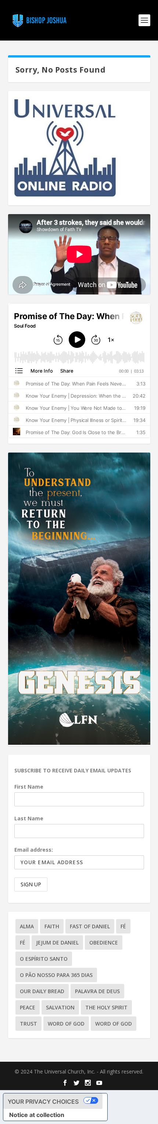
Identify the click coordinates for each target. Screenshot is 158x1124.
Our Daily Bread (42, 991)
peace (27, 1007)
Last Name (28, 818)
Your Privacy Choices (43, 1101)
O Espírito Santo (44, 958)
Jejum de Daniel (57, 942)
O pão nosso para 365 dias (56, 974)
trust (28, 1023)
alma (27, 926)
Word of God (66, 1023)
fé (123, 926)
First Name (28, 786)
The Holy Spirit (106, 1007)
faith (51, 926)
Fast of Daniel (90, 926)
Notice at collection (36, 1114)
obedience (103, 942)
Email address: (33, 849)
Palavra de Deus (97, 991)
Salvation (60, 1007)
